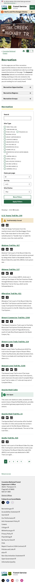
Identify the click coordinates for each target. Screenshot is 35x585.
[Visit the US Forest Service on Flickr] (17, 580)
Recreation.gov (7, 509)
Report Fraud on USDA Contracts (13, 546)
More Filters (17, 197)
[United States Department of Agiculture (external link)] (5, 7)
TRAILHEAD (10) (23, 132)
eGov (3, 552)
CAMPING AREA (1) (11, 156)
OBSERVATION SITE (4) (12, 142)
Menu (32, 7)
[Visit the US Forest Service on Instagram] (21, 580)
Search (6, 114)
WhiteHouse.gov (7, 530)
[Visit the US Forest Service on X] (3, 580)
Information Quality (8, 562)
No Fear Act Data (7, 540)
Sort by (6, 180)
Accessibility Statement (10, 512)
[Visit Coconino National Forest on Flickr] (12, 502)
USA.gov (4, 527)
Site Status (8, 188)
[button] (24, 50)
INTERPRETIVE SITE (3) (12, 147)
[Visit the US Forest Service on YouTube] (12, 580)
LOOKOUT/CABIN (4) (12, 139)
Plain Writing (6, 537)
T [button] (27, 51)
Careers (4, 524)
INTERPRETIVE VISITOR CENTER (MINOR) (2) (17, 153)
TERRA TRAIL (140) (11, 127)
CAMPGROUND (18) (11, 129)
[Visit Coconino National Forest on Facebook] (7, 502)
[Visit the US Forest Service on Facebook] (7, 580)
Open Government (8, 559)
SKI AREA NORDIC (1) (12, 166)
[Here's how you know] (17, 2)
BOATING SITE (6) (11, 134)
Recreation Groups (11, 99)
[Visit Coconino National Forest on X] (3, 502)
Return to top (6, 474)
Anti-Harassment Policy (10, 521)
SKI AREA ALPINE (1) (11, 164)
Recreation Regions (11, 93)
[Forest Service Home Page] (10, 7)
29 (29, 461)
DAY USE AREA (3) (11, 144)
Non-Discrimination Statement (12, 556)
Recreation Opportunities (13, 87)
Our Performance (8, 518)
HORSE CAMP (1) (11, 159)
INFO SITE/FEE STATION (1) (13, 161)
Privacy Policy (6, 534)
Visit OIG (4, 515)
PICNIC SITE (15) (10, 132)
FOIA (3, 543)
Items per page (9, 173)
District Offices (7, 495)
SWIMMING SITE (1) (11, 169)
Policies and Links (8, 549)
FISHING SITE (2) (10, 149)
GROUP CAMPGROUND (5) (13, 137)
